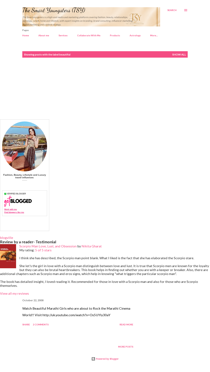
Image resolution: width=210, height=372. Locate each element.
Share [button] (26, 324)
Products (115, 35)
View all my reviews (14, 293)
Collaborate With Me (88, 35)
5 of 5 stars (43, 250)
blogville (6, 238)
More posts (125, 346)
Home (25, 35)
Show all (179, 54)
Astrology (135, 35)
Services (63, 35)
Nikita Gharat (92, 246)
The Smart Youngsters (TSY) (53, 10)
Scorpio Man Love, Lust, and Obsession (48, 246)
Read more (126, 324)
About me (43, 35)
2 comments (41, 324)
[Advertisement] (105, 88)
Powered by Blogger (107, 358)
